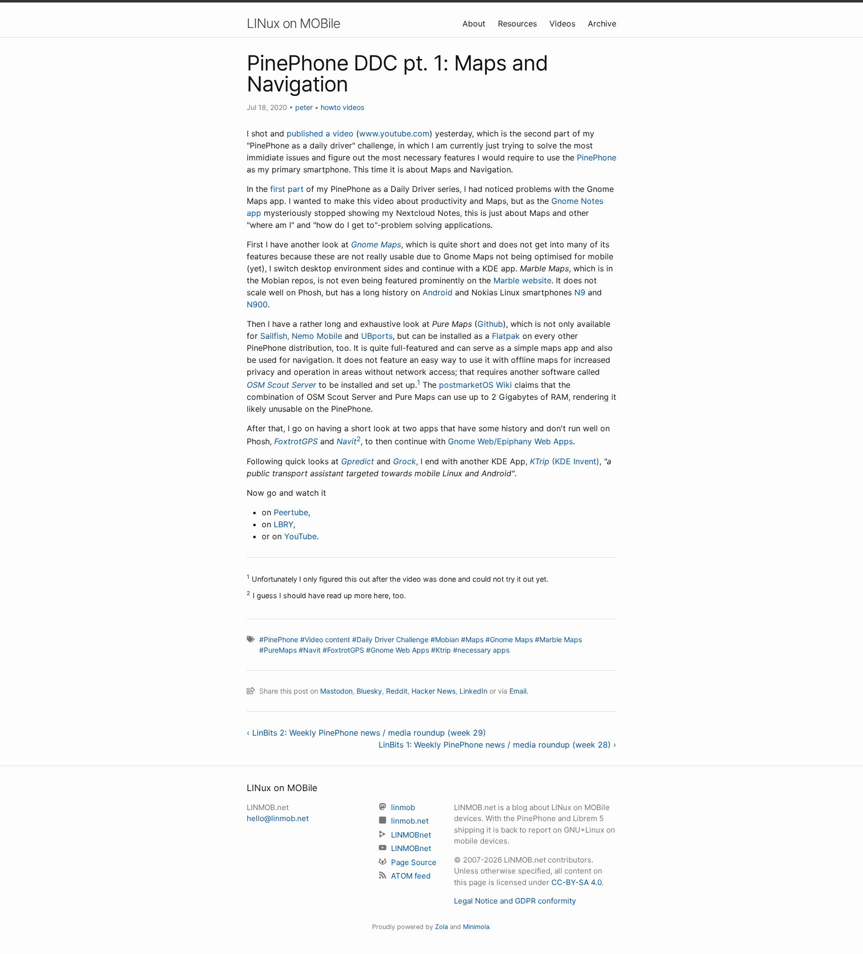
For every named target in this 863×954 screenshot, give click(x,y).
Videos (563, 23)
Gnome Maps (376, 244)
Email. (518, 691)
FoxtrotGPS (296, 442)
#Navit (310, 650)
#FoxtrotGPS (343, 650)
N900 (257, 304)
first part (287, 189)
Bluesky (369, 691)
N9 (579, 292)
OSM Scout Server (281, 385)
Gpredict (357, 461)
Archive (602, 23)
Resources (518, 23)
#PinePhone (278, 639)
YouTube (300, 536)
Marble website (522, 280)
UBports (377, 336)
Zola (441, 927)
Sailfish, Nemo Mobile (301, 336)
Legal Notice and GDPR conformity (515, 901)
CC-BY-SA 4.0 (576, 882)
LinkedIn (473, 691)
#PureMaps (278, 650)
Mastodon (336, 691)
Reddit (397, 691)
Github (490, 324)
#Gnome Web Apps (397, 650)
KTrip (539, 461)
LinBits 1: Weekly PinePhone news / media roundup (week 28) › (497, 745)
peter (304, 107)
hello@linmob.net (278, 818)
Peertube (291, 512)
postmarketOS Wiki (475, 385)
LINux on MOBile (293, 23)
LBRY (283, 524)
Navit (347, 442)
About (475, 23)
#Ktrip (441, 650)
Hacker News (433, 691)
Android (437, 292)
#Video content (325, 639)
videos (353, 107)
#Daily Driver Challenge (390, 639)
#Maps (472, 639)
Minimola (476, 927)
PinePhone (596, 157)
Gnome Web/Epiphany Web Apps (510, 442)
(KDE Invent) (575, 461)
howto (331, 107)
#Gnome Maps (509, 639)
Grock (404, 461)
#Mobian (445, 639)
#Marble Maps (558, 639)
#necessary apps (481, 650)
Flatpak (506, 336)
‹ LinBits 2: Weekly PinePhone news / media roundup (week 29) (366, 733)
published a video (320, 133)
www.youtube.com (394, 133)
